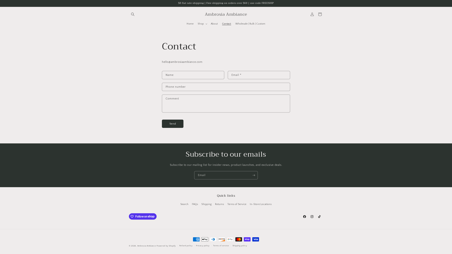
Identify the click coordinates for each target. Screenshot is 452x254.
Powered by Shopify (166, 246)
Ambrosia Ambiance (146, 246)
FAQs (195, 204)
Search (184, 204)
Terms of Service (236, 204)
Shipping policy (240, 246)
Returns (219, 204)
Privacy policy (203, 246)
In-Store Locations (261, 204)
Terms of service (221, 246)
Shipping (206, 204)
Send (173, 123)
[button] (133, 14)
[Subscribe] (254, 175)
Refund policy (186, 246)
